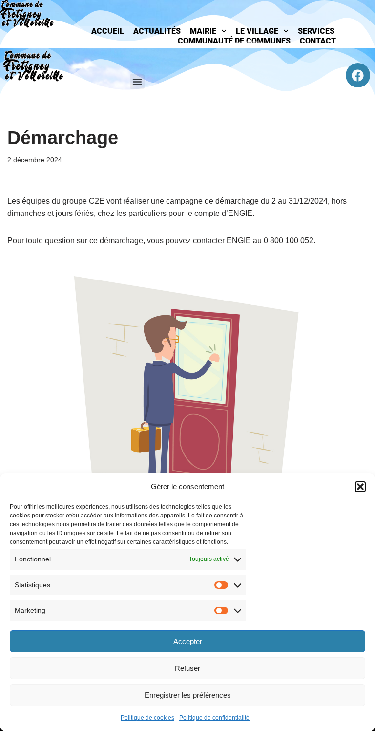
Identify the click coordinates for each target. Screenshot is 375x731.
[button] (360, 487)
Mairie (203, 31)
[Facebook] (358, 75)
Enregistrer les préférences (188, 695)
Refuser (187, 668)
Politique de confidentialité (214, 717)
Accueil (107, 31)
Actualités (157, 31)
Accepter (187, 641)
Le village (257, 31)
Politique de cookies (147, 717)
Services (316, 31)
